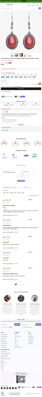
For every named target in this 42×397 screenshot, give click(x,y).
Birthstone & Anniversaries (6, 358)
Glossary (2, 366)
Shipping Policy (31, 336)
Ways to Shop (3, 339)
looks (8, 192)
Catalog (2, 369)
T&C (15, 343)
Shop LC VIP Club (4, 341)
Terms (28, 327)
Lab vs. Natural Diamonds (5, 353)
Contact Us (30, 334)
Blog (15, 338)
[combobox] (20, 8)
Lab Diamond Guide (4, 355)
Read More (20, 124)
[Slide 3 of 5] (21, 55)
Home (2, 367)
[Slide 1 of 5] (12, 55)
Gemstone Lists (3, 351)
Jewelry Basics (3, 362)
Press (16, 339)
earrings (11, 192)
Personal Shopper (4, 336)
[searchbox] (6, 187)
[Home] (10, 4)
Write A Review (21, 180)
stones (19, 192)
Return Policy (30, 339)
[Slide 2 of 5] (17, 55)
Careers (16, 341)
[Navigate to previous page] (13, 284)
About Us (16, 334)
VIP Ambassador (4, 347)
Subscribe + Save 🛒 (4, 343)
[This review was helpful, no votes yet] (14, 215)
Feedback (16, 345)
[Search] (40, 8)
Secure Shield (3, 345)
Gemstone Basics (4, 356)
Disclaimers (30, 341)
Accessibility (30, 343)
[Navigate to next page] (29, 284)
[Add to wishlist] (40, 15)
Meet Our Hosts (17, 336)
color (4, 192)
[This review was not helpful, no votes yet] (16, 215)
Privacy (30, 327)
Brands (2, 360)
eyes (15, 192)
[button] (3, 76)
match (23, 192)
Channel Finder (3, 338)
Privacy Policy (30, 338)
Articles (2, 364)
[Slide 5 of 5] (30, 55)
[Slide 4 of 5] (25, 55)
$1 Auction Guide (4, 334)
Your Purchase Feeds (18, 347)
